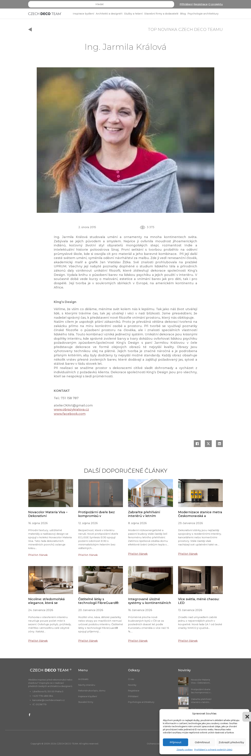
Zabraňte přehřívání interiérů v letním (144, 514)
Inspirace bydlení (83, 13)
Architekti (83, 679)
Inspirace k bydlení (87, 696)
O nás (131, 679)
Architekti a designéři (109, 13)
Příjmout (175, 742)
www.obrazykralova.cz (71, 409)
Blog (183, 13)
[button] (244, 713)
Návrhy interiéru (86, 685)
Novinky (132, 685)
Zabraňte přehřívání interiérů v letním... (201, 700)
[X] (208, 443)
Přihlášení (186, 4)
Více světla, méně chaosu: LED (198, 601)
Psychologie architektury (203, 13)
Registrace (200, 4)
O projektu (215, 4)
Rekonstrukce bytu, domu (91, 691)
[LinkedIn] (219, 443)
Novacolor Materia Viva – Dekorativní (47, 514)
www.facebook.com (70, 414)
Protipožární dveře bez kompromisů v (96, 514)
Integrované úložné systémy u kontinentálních (149, 601)
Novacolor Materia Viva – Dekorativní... (201, 681)
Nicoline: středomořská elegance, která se (46, 601)
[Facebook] (197, 443)
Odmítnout (202, 742)
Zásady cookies (185, 749)
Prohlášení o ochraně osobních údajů (213, 749)
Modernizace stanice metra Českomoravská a (200, 514)
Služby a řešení (133, 13)
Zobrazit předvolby (231, 742)
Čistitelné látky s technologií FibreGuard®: (98, 601)
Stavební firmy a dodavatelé (161, 13)
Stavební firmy (85, 702)
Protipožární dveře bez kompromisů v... (201, 691)
